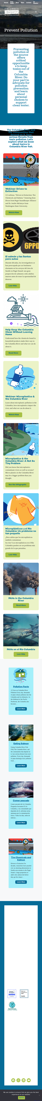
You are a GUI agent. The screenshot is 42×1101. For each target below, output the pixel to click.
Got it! (21, 1098)
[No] (39, 1095)
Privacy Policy (13, 1070)
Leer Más (13, 286)
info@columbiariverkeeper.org (20, 950)
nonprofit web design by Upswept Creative (20, 1017)
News (22, 2)
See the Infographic (17, 485)
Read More (13, 353)
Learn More (21, 709)
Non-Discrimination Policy (18, 1075)
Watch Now (14, 213)
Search (6, 2)
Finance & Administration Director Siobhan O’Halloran (18, 945)
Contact (28, 2)
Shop (17, 2)
